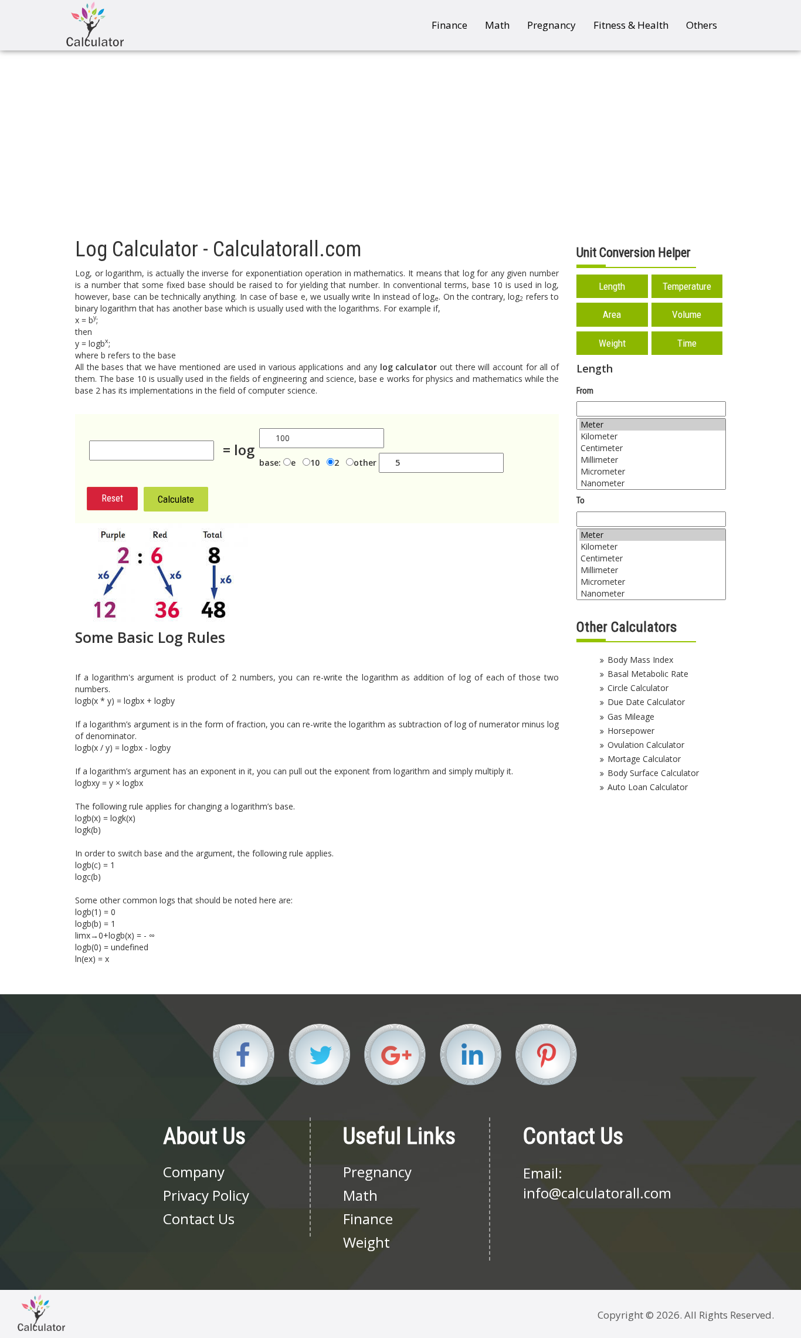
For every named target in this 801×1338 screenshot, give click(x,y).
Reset (112, 498)
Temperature (687, 286)
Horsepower (630, 730)
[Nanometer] (652, 483)
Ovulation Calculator (645, 744)
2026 (668, 1315)
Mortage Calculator (644, 758)
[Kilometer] (652, 436)
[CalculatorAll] (95, 23)
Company (194, 1171)
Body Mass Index (640, 659)
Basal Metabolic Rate (647, 673)
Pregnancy (551, 25)
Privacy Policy (206, 1195)
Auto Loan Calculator (647, 786)
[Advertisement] (400, 138)
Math (497, 25)
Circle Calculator (637, 687)
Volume (686, 314)
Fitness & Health (630, 25)
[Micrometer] (652, 471)
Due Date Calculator (646, 701)
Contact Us (199, 1218)
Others (701, 25)
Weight (612, 343)
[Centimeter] (652, 448)
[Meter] (652, 425)
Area (612, 314)
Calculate (176, 499)
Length (612, 286)
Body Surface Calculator (653, 772)
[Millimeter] (652, 460)
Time (687, 343)
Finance (449, 25)
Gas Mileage (630, 716)
